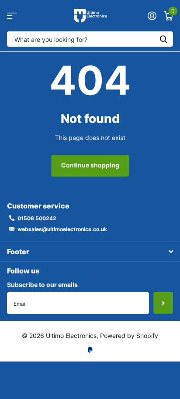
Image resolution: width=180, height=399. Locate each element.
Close (90, 251)
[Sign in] (151, 15)
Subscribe (163, 303)
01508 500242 (36, 218)
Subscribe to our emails (42, 284)
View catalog (12, 16)
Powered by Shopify (129, 335)
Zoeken (163, 39)
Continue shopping (90, 165)
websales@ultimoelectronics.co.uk (62, 229)
